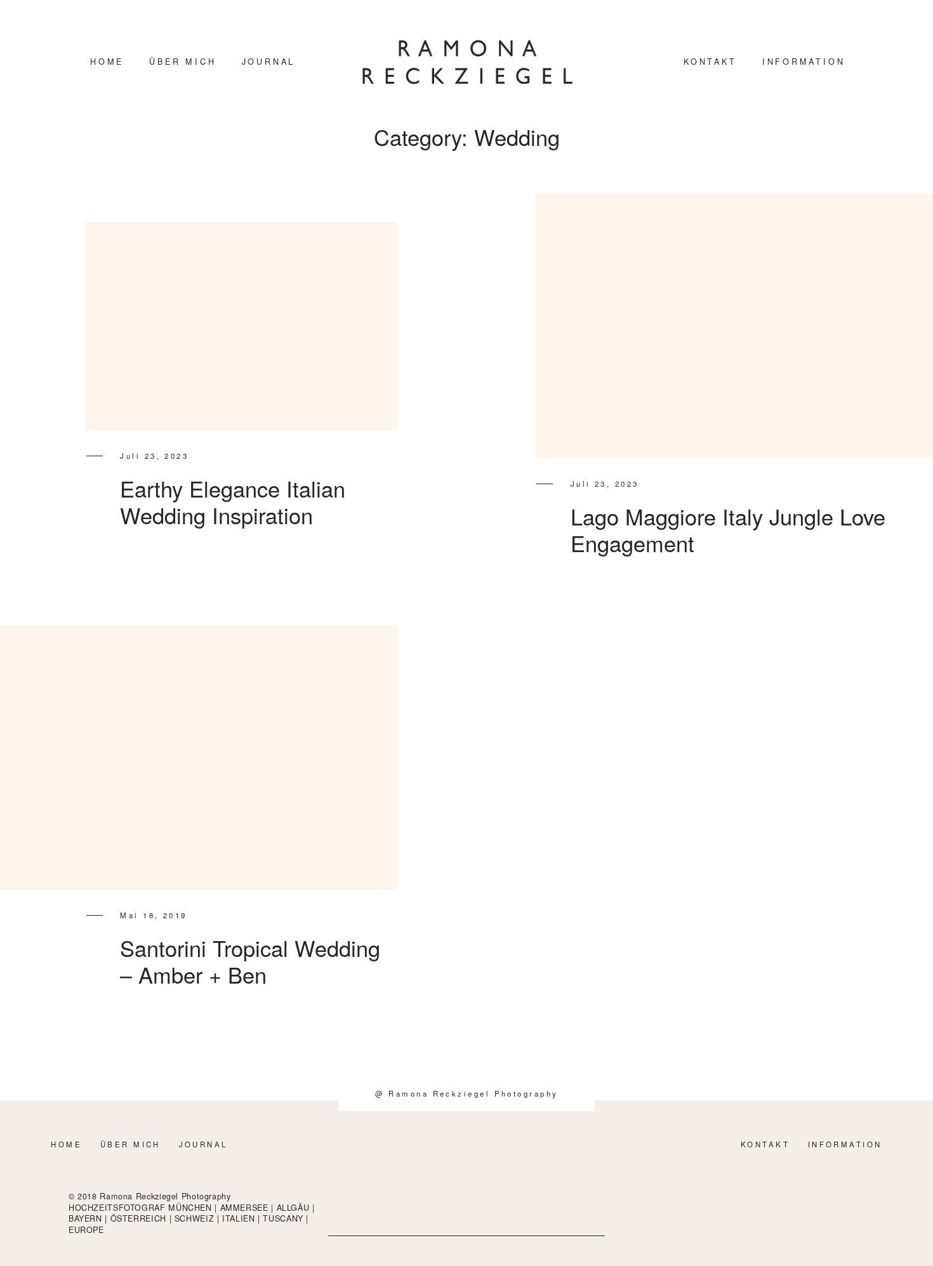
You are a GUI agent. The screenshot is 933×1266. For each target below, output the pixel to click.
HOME (107, 61)
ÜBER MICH (182, 61)
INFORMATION (803, 61)
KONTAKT (710, 61)
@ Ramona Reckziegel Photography (467, 1093)
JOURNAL (269, 61)
